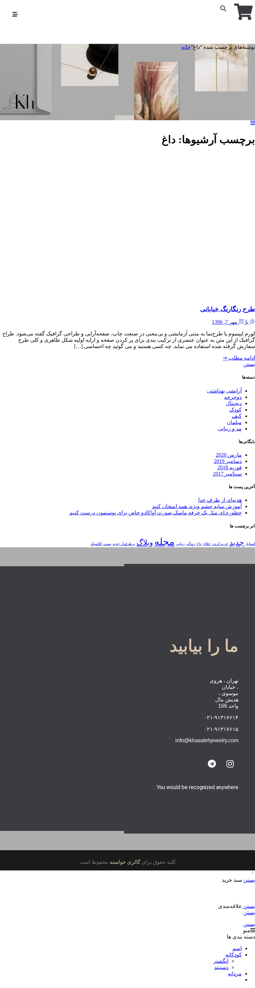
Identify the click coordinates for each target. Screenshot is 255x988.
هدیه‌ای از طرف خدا (220, 500)
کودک (235, 409)
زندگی (190, 544)
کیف (237, 416)
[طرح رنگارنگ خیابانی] (156, 296)
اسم (237, 948)
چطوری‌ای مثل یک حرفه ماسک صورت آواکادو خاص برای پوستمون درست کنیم (155, 512)
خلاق (207, 544)
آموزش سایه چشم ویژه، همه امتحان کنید (197, 506)
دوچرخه (233, 397)
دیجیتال (234, 403)
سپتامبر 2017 (227, 474)
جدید (236, 543)
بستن (249, 364)
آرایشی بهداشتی (224, 391)
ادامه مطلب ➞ (239, 358)
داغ (199, 544)
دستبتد (221, 967)
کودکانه (233, 954)
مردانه (235, 973)
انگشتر (220, 961)
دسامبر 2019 (228, 461)
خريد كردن (220, 544)
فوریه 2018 (229, 467)
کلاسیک (96, 544)
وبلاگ (144, 543)
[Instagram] (230, 764)
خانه (186, 47)
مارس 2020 (229, 455)
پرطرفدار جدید (124, 544)
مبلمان (234, 422)
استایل (250, 544)
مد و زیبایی (230, 428)
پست (107, 544)
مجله (164, 541)
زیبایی (180, 544)
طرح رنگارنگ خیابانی (227, 309)
